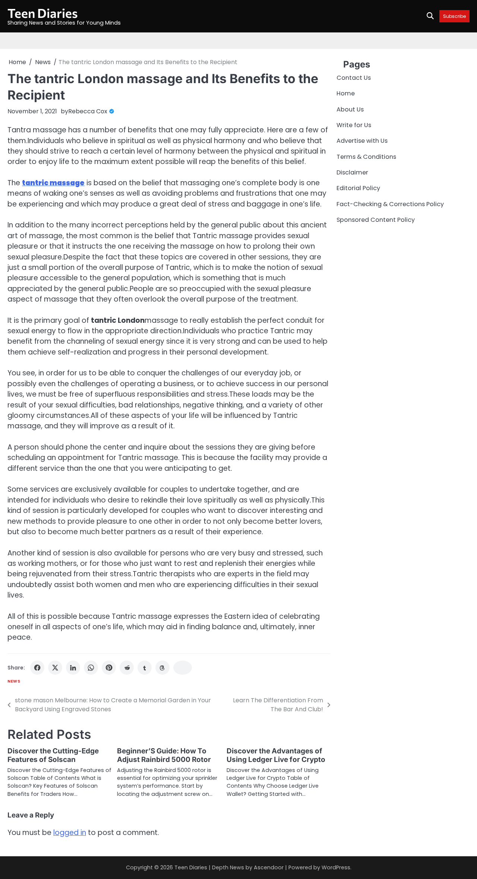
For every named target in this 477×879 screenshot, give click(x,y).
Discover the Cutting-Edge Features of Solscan (53, 755)
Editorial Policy (358, 188)
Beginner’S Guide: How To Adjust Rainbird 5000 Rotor (164, 755)
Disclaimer (352, 172)
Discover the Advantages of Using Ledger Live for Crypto (276, 755)
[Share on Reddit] (127, 668)
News (13, 681)
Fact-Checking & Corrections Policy (390, 204)
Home (346, 93)
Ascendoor (269, 867)
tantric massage (53, 183)
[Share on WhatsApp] (91, 668)
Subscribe (454, 16)
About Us (350, 109)
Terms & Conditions (366, 156)
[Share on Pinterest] (109, 668)
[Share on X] (55, 668)
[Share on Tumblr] (145, 668)
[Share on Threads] (162, 668)
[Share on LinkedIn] (73, 668)
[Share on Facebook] (37, 668)
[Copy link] (182, 668)
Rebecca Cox (87, 111)
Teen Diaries (42, 13)
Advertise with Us (362, 141)
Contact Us (354, 77)
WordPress (336, 867)
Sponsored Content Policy (376, 220)
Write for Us (354, 125)
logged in (69, 833)
